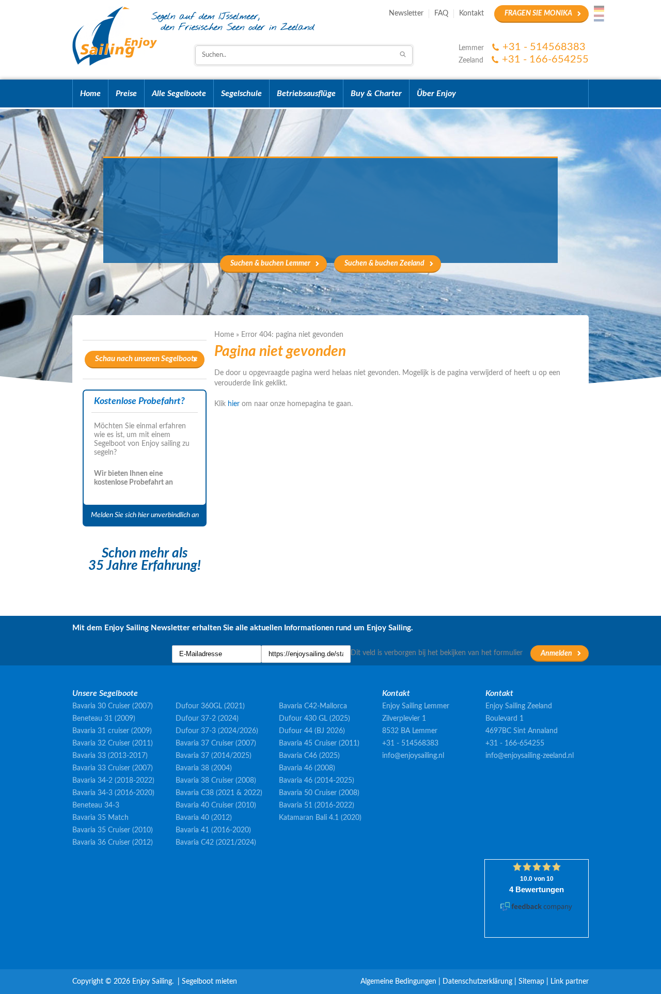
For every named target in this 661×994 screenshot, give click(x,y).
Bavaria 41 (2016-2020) (213, 830)
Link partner (569, 981)
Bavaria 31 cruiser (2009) (112, 731)
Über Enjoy (436, 93)
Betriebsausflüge (306, 93)
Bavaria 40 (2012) (204, 817)
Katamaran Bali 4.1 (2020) (320, 817)
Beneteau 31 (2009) (103, 718)
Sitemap (531, 981)
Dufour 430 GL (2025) (314, 718)
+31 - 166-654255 (545, 59)
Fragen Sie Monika (538, 13)
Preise (126, 93)
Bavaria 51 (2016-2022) (316, 805)
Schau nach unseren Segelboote (146, 359)
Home (90, 93)
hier (234, 404)
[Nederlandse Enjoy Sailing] (599, 18)
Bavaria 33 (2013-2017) (110, 755)
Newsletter (406, 13)
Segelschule (241, 93)
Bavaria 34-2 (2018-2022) (113, 780)
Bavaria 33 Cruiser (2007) (112, 768)
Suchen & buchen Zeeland (384, 263)
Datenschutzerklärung (477, 981)
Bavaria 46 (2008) (307, 768)
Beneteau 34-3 (95, 805)
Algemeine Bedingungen (398, 981)
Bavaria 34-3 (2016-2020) (113, 793)
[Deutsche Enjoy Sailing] (599, 9)
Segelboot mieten (209, 981)
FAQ (441, 13)
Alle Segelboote (179, 93)
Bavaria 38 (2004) (204, 768)
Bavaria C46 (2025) (309, 755)
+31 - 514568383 (544, 47)
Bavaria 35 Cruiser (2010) (112, 830)
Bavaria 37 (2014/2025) (213, 755)
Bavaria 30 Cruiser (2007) (112, 706)
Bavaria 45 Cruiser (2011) (319, 743)
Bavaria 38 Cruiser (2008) (216, 780)
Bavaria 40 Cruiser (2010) (216, 805)
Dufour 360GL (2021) (210, 706)
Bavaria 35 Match (100, 817)
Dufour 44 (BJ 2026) (312, 731)
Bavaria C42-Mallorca (313, 706)
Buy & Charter (376, 93)
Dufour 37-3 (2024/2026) (217, 731)
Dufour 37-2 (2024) (207, 718)
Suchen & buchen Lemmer (270, 263)
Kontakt (471, 13)
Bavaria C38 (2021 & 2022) (219, 793)
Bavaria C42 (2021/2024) (216, 842)
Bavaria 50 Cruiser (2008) (319, 793)
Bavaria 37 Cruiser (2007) (216, 743)
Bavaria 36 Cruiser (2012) (112, 842)
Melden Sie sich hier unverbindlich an (145, 515)
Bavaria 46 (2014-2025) (316, 780)
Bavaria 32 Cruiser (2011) (112, 743)
